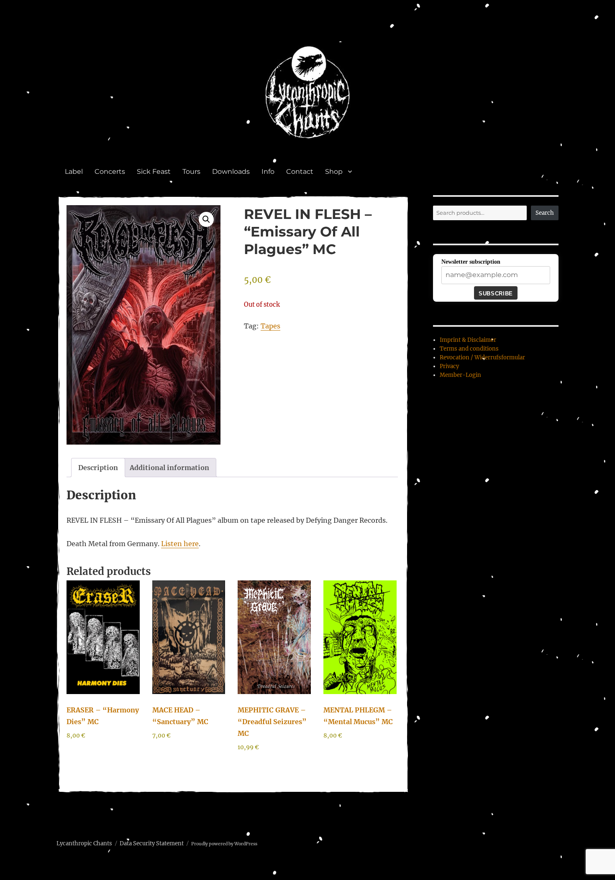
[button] (206, 219)
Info (267, 171)
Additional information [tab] (169, 467)
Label (74, 171)
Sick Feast (154, 171)
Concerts (110, 171)
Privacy (449, 366)
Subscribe (495, 293)
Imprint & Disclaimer (468, 339)
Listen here (180, 543)
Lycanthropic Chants (84, 843)
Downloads (231, 171)
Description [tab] (98, 467)
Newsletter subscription (470, 262)
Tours (191, 171)
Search (545, 212)
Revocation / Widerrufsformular (482, 357)
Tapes (270, 326)
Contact (299, 171)
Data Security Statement (152, 843)
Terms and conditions (469, 348)
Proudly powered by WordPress (224, 844)
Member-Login (460, 375)
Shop (334, 171)
